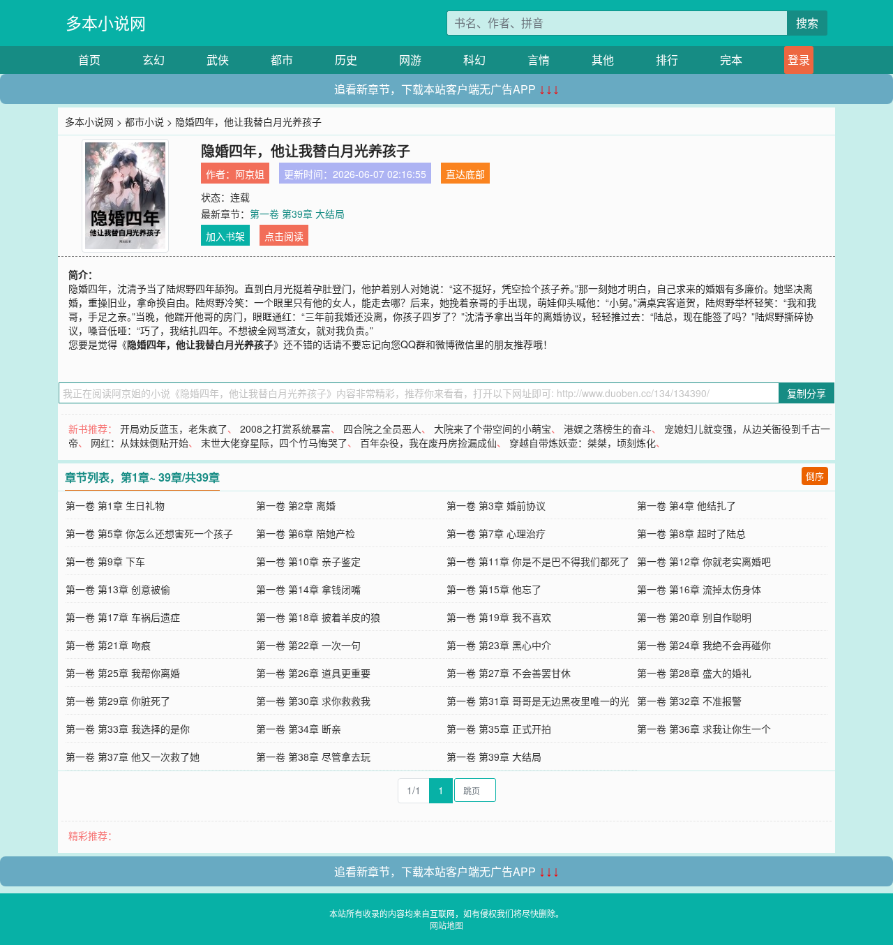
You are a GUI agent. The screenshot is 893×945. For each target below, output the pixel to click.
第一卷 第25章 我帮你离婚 (123, 673)
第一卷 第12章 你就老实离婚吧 (704, 561)
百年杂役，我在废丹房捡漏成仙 (428, 442)
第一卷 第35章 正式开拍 (498, 729)
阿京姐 (249, 174)
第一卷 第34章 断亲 (298, 729)
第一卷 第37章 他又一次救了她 (133, 757)
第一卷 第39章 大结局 (297, 214)
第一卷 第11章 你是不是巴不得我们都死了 (537, 561)
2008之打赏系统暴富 (285, 429)
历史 (346, 60)
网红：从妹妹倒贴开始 (139, 442)
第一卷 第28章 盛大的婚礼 (694, 673)
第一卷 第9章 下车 (105, 561)
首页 (89, 60)
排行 (667, 60)
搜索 (807, 23)
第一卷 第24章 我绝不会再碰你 (704, 645)
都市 (282, 60)
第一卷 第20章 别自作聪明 (694, 617)
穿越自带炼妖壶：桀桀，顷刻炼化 (582, 442)
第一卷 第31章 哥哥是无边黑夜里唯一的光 (537, 701)
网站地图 (446, 925)
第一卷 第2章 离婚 (296, 505)
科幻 (474, 60)
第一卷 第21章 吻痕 (108, 645)
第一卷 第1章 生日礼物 (115, 505)
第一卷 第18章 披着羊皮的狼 (318, 617)
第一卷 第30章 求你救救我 (313, 701)
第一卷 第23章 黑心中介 (498, 645)
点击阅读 (283, 236)
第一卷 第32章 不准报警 (689, 701)
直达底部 (465, 174)
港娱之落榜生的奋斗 (608, 429)
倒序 (815, 475)
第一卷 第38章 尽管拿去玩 (313, 757)
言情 (538, 60)
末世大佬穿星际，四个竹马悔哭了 (274, 442)
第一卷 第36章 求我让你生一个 (704, 729)
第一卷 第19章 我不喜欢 (498, 617)
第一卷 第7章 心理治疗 (496, 533)
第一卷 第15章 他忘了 (493, 589)
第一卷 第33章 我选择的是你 (128, 729)
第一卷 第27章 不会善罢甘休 (508, 673)
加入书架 (225, 236)
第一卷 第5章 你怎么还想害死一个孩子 (149, 533)
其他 (603, 60)
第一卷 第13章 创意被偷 (118, 589)
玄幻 (153, 60)
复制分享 (806, 393)
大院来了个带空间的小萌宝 (492, 429)
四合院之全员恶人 (382, 429)
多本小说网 (106, 22)
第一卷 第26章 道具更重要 (313, 673)
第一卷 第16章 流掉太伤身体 (699, 589)
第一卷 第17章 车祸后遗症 (123, 617)
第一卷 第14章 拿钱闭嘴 (308, 589)
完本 (731, 60)
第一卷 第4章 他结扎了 (686, 505)
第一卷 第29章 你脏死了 (118, 701)
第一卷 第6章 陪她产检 (305, 533)
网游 (410, 60)
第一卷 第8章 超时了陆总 (691, 533)
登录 (799, 60)
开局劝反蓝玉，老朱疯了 (173, 429)
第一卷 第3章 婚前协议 (496, 505)
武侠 (218, 60)
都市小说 (144, 121)
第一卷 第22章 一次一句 (308, 645)
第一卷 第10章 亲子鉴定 (308, 561)
